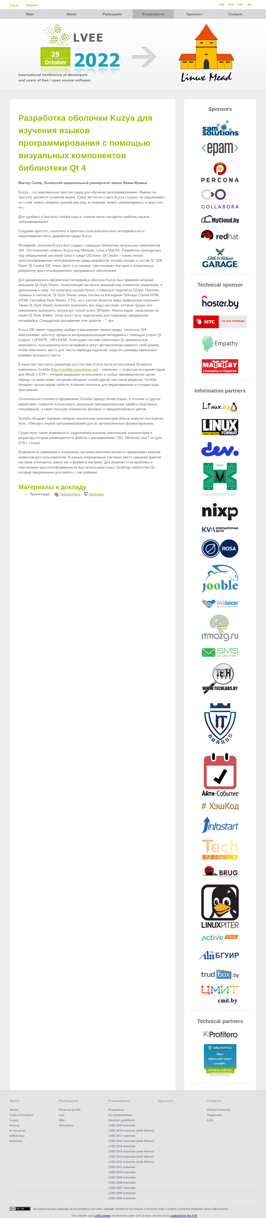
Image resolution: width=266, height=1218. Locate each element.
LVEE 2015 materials (122, 1146)
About (71, 14)
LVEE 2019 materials (122, 1125)
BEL (249, 4)
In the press (18, 1130)
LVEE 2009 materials (122, 1177)
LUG (210, 1120)
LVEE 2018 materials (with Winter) (131, 1130)
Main (30, 14)
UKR (221, 4)
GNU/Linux (17, 1135)
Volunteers (66, 1125)
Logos (14, 1120)
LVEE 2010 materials (122, 1172)
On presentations (120, 1114)
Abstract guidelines (121, 1120)
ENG (240, 4)
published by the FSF (184, 1215)
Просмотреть (70, 494)
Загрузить (96, 494)
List (61, 1114)
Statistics (16, 1141)
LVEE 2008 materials (122, 1182)
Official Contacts (218, 1109)
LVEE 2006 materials (122, 1193)
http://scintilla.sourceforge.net (74, 369)
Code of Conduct (21, 1114)
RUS (231, 4)
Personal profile (70, 1109)
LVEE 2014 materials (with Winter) (131, 1151)
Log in (14, 5)
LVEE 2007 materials (122, 1187)
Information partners (220, 391)
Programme (116, 1109)
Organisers (214, 1114)
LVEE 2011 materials (121, 1167)
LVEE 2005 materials (122, 1198)
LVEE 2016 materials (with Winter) (131, 1141)
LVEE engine (102, 1215)
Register (32, 5)
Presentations (153, 14)
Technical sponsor (220, 285)
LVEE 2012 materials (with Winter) (131, 1161)
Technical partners (220, 1021)
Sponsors (194, 14)
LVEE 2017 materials (122, 1135)
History (14, 1125)
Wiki (62, 1120)
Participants (112, 14)
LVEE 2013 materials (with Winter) (131, 1156)
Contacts (235, 14)
